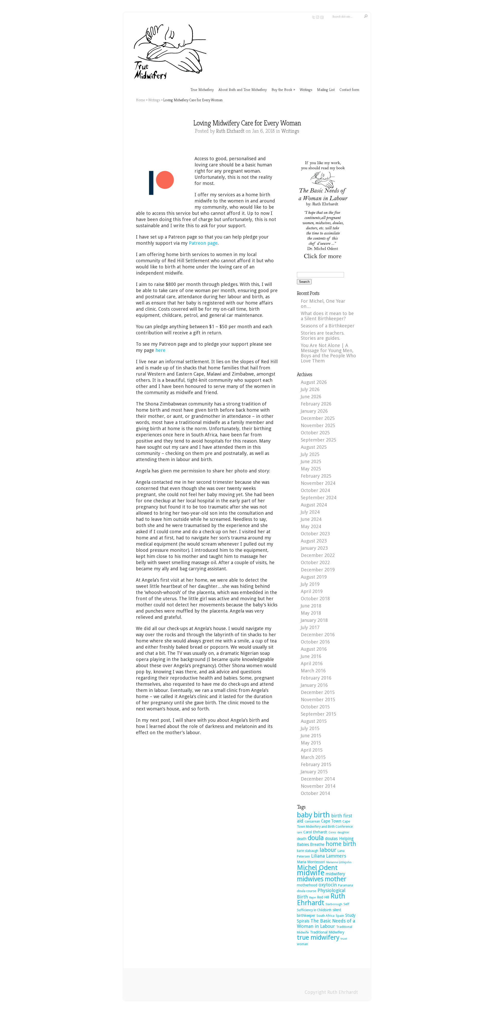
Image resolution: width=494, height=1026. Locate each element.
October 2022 (315, 562)
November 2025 (318, 425)
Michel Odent (317, 867)
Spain (340, 916)
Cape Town (331, 821)
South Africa (325, 916)
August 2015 (314, 721)
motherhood (307, 885)
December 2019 (318, 569)
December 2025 (318, 418)
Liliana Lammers (328, 856)
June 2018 (311, 605)
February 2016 (316, 678)
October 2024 (315, 490)
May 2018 (311, 613)
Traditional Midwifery (327, 932)
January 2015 (314, 771)
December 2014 (318, 779)
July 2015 (310, 728)
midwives (310, 879)
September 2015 (318, 714)
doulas (331, 838)
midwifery (335, 873)
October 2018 (315, 598)
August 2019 (314, 577)
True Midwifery (202, 89)
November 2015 (318, 699)
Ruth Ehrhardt (230, 131)
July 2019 (310, 584)
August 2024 (314, 504)
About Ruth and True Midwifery (242, 89)
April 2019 (312, 591)
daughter (343, 832)
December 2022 (318, 555)
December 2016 (318, 634)
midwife (310, 872)
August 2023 (314, 541)
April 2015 (312, 750)
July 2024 (310, 512)
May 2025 (311, 468)
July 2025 (310, 454)
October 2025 (315, 432)
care (299, 832)
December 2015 (318, 692)
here (160, 350)
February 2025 (316, 476)
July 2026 (310, 389)
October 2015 (315, 706)
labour (328, 849)
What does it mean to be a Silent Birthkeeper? (327, 316)
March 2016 (313, 670)
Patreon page (203, 243)
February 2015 (316, 764)
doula (316, 838)
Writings (306, 89)
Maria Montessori (311, 862)
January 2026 (314, 411)
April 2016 (312, 663)
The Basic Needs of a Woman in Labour (326, 923)
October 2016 (315, 642)
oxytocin (328, 884)
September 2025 (318, 440)
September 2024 (318, 497)
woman (302, 944)
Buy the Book (283, 89)
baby (304, 815)
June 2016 (311, 656)
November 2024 (318, 483)
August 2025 (314, 447)
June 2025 (311, 461)
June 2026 (311, 396)
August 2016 (314, 649)
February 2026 (316, 403)
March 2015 (313, 757)
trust (344, 938)
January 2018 (314, 620)
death (301, 839)
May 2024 (311, 526)
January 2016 (314, 685)
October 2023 (315, 533)
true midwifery (318, 937)
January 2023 (314, 548)
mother (335, 879)
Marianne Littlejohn (338, 862)
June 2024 (311, 519)
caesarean (312, 821)
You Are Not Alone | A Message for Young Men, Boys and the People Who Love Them (328, 353)
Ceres (332, 832)
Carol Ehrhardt (315, 832)
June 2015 (311, 735)
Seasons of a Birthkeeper (328, 325)
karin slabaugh (307, 851)
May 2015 (311, 742)
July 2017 (310, 627)
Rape (312, 897)
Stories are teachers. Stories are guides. (323, 335)
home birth (341, 843)
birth (322, 814)
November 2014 (318, 786)
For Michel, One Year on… (323, 303)
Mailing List (326, 89)
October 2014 (315, 793)
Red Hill (323, 897)
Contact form (349, 89)
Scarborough (333, 904)
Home (140, 100)
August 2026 (314, 382)
